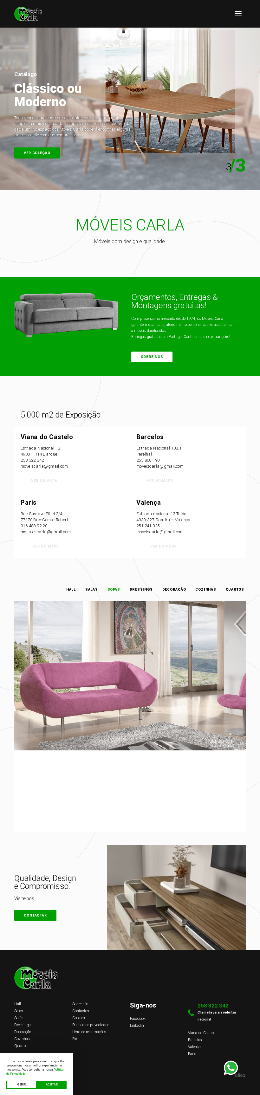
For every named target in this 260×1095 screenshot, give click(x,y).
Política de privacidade (90, 1025)
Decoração (174, 589)
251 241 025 (147, 525)
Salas (91, 589)
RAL (75, 1039)
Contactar (35, 915)
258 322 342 (32, 460)
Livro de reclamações (89, 1032)
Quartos (235, 589)
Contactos (36, 153)
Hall (71, 589)
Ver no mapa (44, 481)
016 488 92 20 (34, 525)
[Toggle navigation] (238, 13)
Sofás (113, 589)
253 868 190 (147, 460)
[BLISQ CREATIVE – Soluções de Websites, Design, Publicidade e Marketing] (130, 1075)
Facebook (138, 1018)
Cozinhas (205, 589)
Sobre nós (152, 357)
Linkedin (137, 1025)
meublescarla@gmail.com (46, 531)
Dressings (141, 589)
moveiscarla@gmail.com (44, 466)
